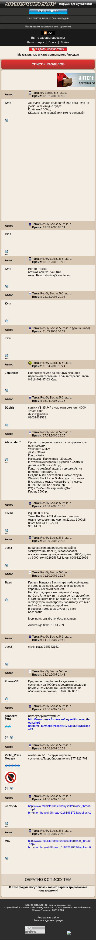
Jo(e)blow (11, 373)
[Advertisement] (48, 173)
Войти (65, 42)
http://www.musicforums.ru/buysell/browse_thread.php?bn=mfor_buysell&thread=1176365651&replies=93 (59, 724)
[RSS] (48, 34)
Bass (8, 582)
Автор (9, 94)
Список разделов (48, 64)
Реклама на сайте (48, 917)
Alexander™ (13, 442)
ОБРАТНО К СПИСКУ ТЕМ (48, 880)
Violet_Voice (13, 755)
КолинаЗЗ (12, 681)
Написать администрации (48, 920)
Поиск (52, 42)
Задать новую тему (48, 49)
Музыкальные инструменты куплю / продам (48, 54)
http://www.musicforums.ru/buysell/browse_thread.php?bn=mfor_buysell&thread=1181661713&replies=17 (59, 811)
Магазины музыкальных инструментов (48, 26)
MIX (7, 840)
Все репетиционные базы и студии (48, 18)
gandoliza (11, 716)
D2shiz (9, 407)
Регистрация (35, 42)
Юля (8, 103)
